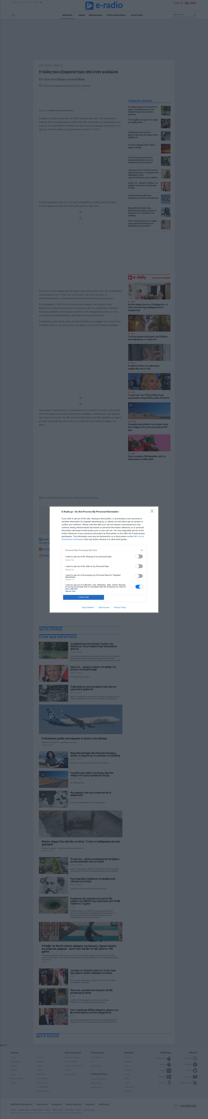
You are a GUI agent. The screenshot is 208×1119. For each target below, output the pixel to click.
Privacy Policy (120, 607)
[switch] (139, 556)
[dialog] (104, 559)
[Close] (153, 512)
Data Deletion (88, 607)
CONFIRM (83, 597)
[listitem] (104, 550)
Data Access (104, 607)
